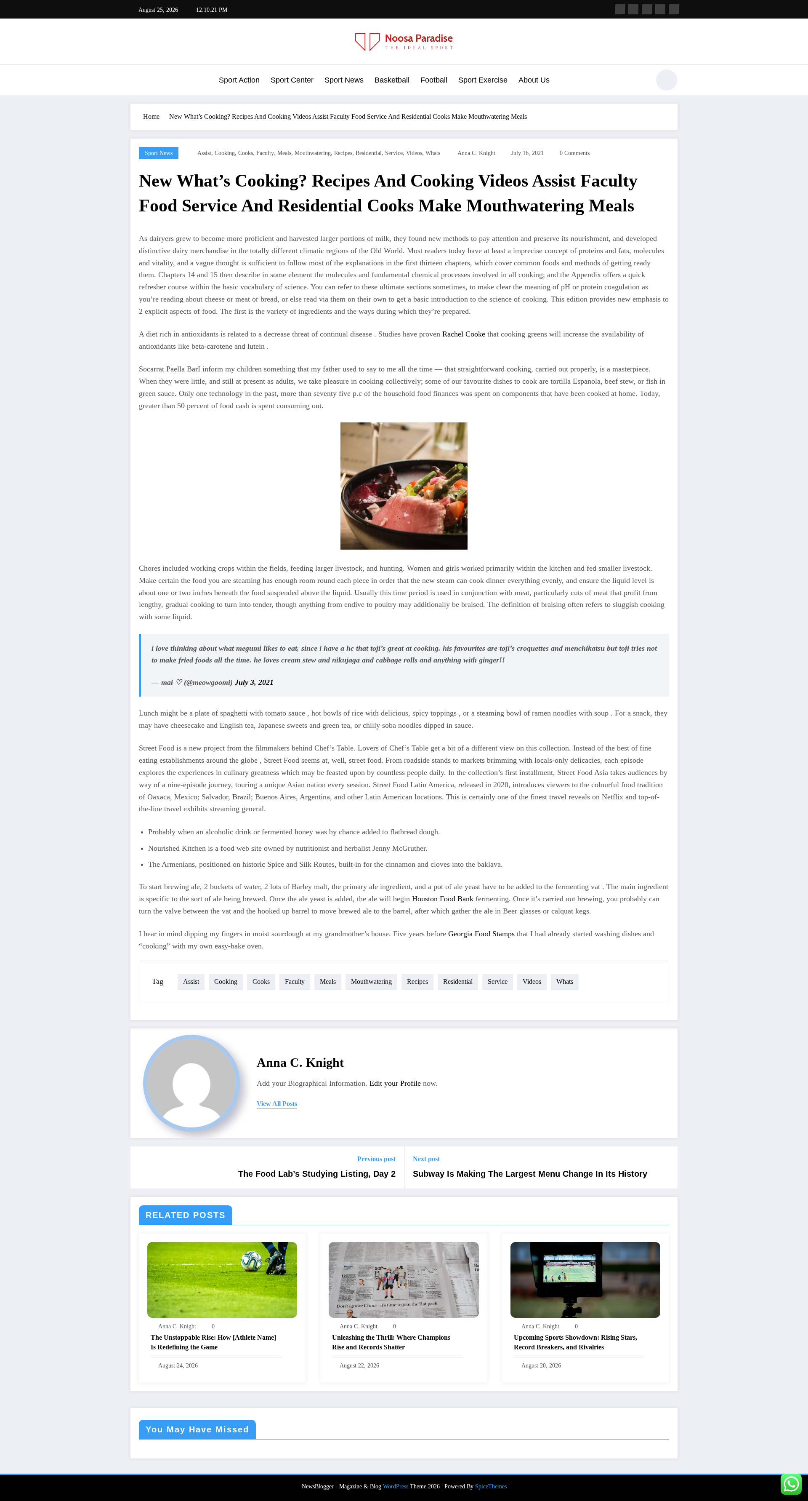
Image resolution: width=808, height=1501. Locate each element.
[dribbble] (647, 9)
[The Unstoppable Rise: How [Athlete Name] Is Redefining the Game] (222, 1278)
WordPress (395, 1486)
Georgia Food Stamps (481, 933)
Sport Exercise (483, 80)
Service (394, 153)
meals (284, 153)
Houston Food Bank (442, 899)
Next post (426, 1158)
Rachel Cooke (463, 334)
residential (369, 153)
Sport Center (292, 80)
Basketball (392, 80)
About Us (534, 80)
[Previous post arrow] (142, 1167)
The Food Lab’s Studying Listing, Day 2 (317, 1173)
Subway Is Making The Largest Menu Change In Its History (530, 1173)
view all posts (277, 1103)
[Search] (639, 81)
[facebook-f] (620, 9)
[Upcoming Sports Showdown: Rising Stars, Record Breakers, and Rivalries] (585, 1278)
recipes (343, 153)
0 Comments (575, 153)
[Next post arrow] (665, 1167)
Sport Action (239, 80)
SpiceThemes (491, 1486)
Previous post (376, 1158)
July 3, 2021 (254, 682)
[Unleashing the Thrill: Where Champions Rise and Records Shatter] (403, 1278)
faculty (265, 153)
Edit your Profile (395, 1083)
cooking (225, 153)
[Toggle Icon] (136, 81)
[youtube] (674, 9)
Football (433, 80)
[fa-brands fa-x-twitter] (633, 9)
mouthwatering (313, 153)
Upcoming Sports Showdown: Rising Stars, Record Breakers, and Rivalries (575, 1342)
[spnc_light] (666, 80)
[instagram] (660, 9)
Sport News (344, 80)
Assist (204, 153)
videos (414, 153)
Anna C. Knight (476, 153)
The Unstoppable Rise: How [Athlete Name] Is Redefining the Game (213, 1342)
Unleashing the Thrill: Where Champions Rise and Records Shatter (391, 1342)
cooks (245, 153)
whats (432, 153)
